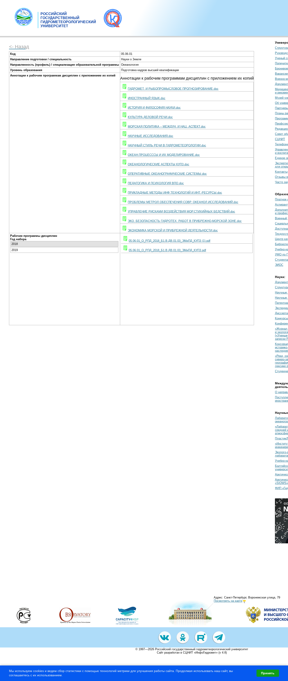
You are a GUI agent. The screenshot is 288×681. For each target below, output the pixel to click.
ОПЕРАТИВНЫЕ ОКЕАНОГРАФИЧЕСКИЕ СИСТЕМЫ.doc (167, 173)
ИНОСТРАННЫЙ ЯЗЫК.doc (146, 98)
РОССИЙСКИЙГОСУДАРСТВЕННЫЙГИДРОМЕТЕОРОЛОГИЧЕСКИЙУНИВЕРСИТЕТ (68, 20)
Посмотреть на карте (228, 601)
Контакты (281, 171)
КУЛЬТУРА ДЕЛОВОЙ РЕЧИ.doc (150, 117)
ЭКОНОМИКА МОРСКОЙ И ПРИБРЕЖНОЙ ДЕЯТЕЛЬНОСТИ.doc (173, 230)
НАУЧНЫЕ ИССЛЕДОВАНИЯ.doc (150, 136)
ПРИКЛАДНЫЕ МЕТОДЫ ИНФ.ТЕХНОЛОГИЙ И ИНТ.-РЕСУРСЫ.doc (175, 192)
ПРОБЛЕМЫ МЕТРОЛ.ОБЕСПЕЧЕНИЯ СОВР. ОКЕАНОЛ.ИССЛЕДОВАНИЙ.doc (183, 202)
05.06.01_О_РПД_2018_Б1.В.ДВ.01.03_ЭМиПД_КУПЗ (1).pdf (169, 240)
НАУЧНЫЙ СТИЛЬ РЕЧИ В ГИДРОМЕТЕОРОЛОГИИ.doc (167, 145)
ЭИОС (279, 265)
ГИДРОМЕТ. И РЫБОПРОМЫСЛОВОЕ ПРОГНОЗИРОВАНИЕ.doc (173, 88)
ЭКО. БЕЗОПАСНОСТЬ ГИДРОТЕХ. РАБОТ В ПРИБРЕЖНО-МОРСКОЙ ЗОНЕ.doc (185, 221)
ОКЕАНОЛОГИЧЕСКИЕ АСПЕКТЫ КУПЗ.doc (158, 164)
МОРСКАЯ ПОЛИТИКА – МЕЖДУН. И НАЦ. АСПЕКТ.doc (167, 126)
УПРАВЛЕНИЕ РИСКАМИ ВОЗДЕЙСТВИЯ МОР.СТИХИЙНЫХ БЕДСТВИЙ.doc (181, 211)
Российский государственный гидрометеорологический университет (201, 649)
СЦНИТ (280, 139)
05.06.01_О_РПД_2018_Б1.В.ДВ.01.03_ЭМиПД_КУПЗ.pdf (167, 250)
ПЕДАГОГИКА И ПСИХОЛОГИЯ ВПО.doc (156, 183)
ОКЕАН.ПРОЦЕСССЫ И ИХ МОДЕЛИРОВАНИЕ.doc (164, 155)
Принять (267, 673)
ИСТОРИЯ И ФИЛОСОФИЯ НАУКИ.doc (154, 107)
